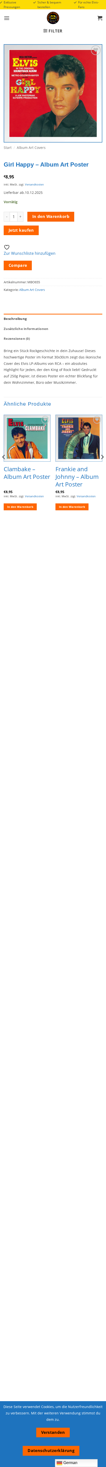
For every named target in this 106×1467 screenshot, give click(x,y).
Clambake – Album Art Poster (27, 472)
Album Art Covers (31, 147)
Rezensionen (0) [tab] (17, 338)
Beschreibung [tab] (15, 318)
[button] (7, 18)
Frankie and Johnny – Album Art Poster (77, 476)
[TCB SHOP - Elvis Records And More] (53, 18)
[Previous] (4, 466)
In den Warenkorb (50, 216)
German (69, 1463)
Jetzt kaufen (21, 230)
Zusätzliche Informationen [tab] (26, 329)
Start (8, 147)
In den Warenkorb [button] (20, 507)
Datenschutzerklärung (51, 1450)
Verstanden (53, 1432)
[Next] (102, 466)
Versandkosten (34, 184)
